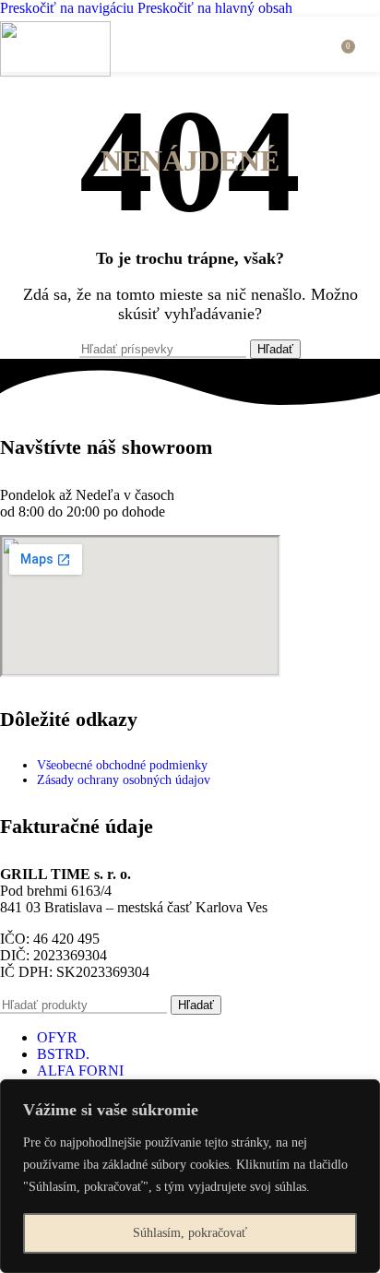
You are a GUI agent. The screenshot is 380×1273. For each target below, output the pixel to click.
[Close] (361, 1095)
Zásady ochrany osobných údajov (123, 780)
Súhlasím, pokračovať (190, 1233)
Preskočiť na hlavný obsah (214, 8)
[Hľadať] (321, 44)
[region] (190, 1176)
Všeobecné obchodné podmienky (122, 765)
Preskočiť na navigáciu (68, 8)
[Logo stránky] (55, 71)
